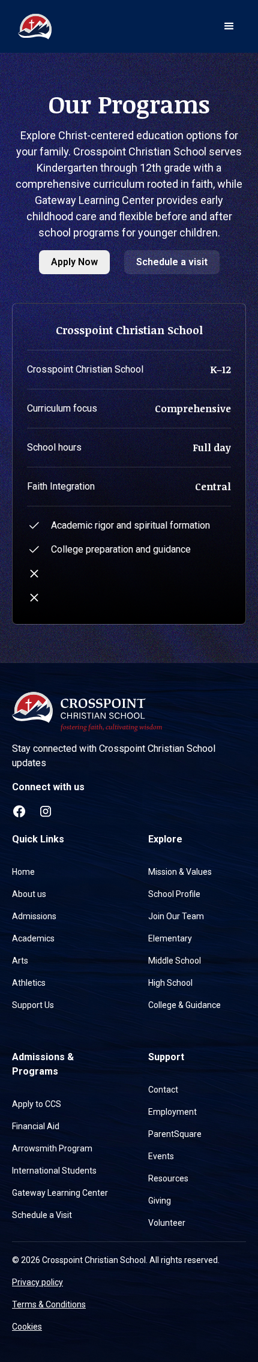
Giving (159, 1200)
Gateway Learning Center (60, 1193)
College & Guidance (184, 1005)
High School (170, 983)
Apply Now (74, 262)
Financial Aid (35, 1126)
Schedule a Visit (42, 1215)
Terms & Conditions (49, 1304)
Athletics (29, 983)
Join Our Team (176, 916)
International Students (54, 1170)
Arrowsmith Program (52, 1148)
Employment (172, 1112)
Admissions (34, 916)
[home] (32, 27)
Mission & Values (180, 872)
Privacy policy (37, 1282)
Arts (20, 960)
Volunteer (166, 1223)
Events (161, 1156)
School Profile (174, 894)
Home (23, 872)
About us (29, 894)
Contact (163, 1089)
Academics (33, 938)
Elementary (170, 938)
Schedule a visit (172, 262)
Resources (168, 1178)
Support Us (33, 1005)
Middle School (174, 960)
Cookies (27, 1326)
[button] (229, 26)
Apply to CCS (36, 1104)
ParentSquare (175, 1134)
